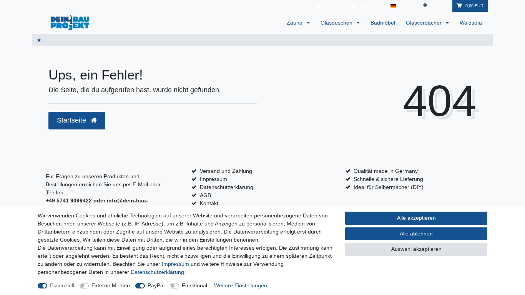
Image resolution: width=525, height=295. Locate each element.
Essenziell (62, 285)
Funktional (194, 285)
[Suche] (426, 6)
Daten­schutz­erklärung (157, 272)
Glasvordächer (424, 23)
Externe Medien (110, 285)
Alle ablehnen (416, 233)
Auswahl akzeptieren (416, 249)
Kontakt (209, 203)
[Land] (393, 6)
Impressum (213, 179)
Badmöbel (382, 23)
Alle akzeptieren (416, 218)
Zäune (295, 23)
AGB (205, 195)
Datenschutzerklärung (226, 187)
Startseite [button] (72, 120)
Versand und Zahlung (226, 171)
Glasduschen (337, 23)
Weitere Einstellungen (240, 285)
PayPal (156, 285)
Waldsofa (471, 23)
